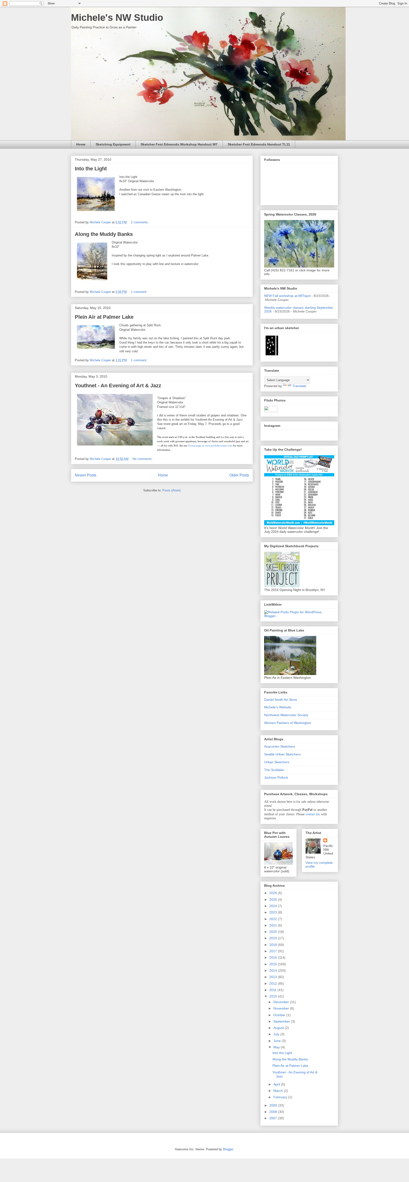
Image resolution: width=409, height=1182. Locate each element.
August (279, 1028)
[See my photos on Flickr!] (270, 411)
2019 (273, 938)
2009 (273, 1105)
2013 (273, 977)
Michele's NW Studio (117, 17)
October (279, 1015)
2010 (273, 996)
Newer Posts (85, 475)
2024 (273, 906)
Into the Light (91, 169)
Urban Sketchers (276, 762)
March (278, 1091)
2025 (273, 899)
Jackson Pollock (276, 777)
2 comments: (140, 222)
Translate (299, 386)
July (276, 1034)
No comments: (143, 459)
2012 (273, 983)
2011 (273, 990)
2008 (273, 1112)
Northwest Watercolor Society (286, 715)
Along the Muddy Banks (104, 234)
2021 (273, 925)
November (281, 1008)
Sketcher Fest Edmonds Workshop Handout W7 (179, 144)
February (280, 1097)
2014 (273, 970)
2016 (273, 957)
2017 (273, 951)
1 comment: (139, 292)
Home (80, 144)
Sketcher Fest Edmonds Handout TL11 (259, 144)
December (281, 1002)
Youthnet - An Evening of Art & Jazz (118, 385)
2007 (273, 1118)
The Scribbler (274, 770)
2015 (273, 964)
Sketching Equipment (113, 144)
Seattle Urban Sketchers (282, 754)
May (277, 1047)
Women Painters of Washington (287, 723)
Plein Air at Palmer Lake (104, 317)
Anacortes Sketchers (279, 746)
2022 (273, 919)
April (277, 1084)
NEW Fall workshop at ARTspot (287, 296)
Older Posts (239, 475)
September (282, 1021)
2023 (273, 912)
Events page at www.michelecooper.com (210, 445)
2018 (273, 945)
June (277, 1041)
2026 (273, 893)
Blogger (228, 1149)
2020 (273, 932)
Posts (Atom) (171, 490)
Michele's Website (277, 707)
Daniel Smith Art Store (280, 699)
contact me (313, 814)
